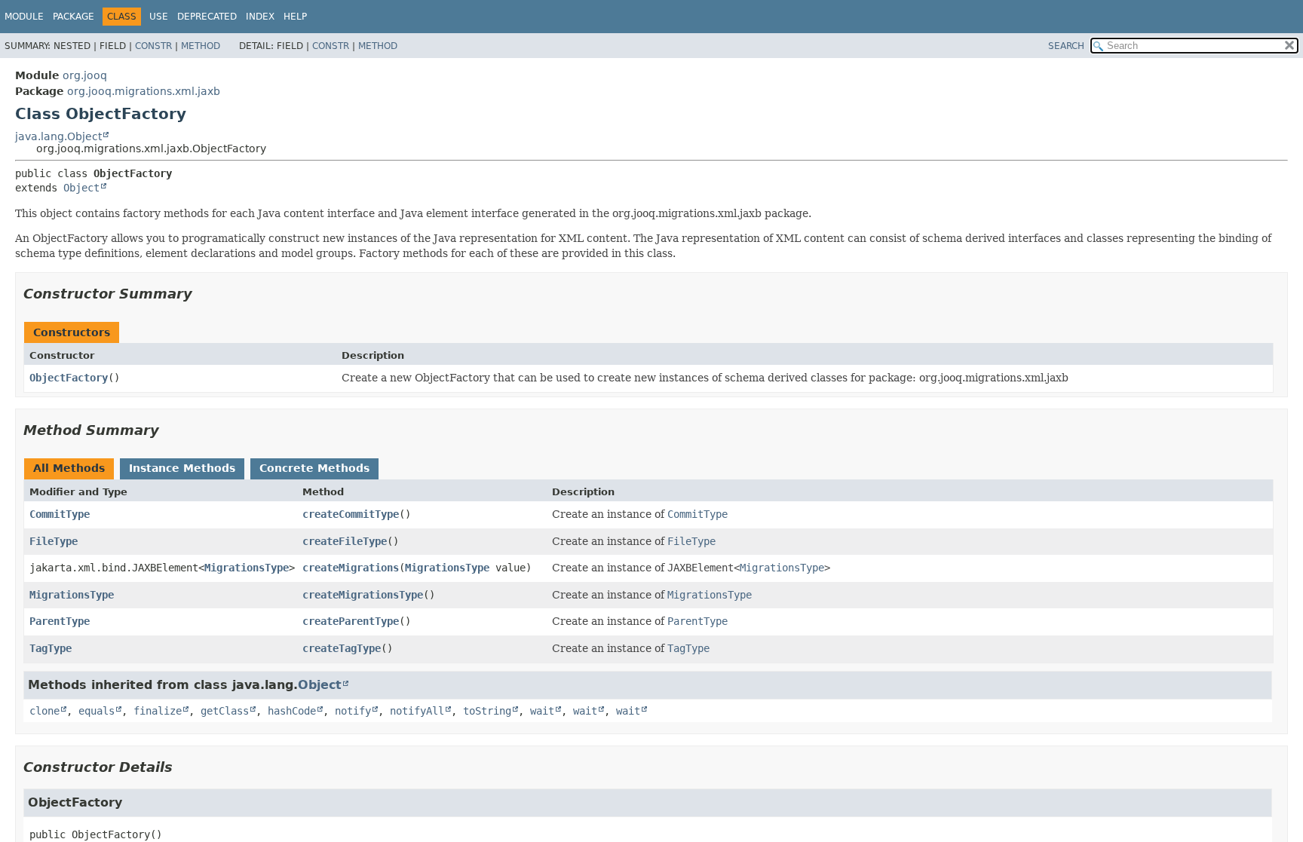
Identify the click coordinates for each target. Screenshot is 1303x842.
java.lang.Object (58, 136)
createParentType (350, 621)
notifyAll (417, 711)
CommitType (59, 514)
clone (44, 711)
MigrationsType (246, 568)
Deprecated (207, 16)
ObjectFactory (68, 378)
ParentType (59, 621)
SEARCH (1066, 46)
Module (24, 16)
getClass (225, 711)
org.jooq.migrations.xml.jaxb (143, 91)
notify (353, 711)
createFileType (344, 541)
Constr (153, 46)
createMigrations (350, 568)
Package (73, 16)
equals (96, 711)
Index (260, 16)
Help (295, 16)
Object (81, 188)
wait (542, 711)
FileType (53, 541)
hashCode (292, 711)
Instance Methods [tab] (182, 468)
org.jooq (85, 75)
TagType (50, 648)
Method (200, 46)
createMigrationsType (362, 595)
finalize (157, 711)
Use (158, 16)
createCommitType (350, 514)
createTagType (341, 648)
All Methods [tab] (69, 468)
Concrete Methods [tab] (314, 468)
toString (487, 711)
